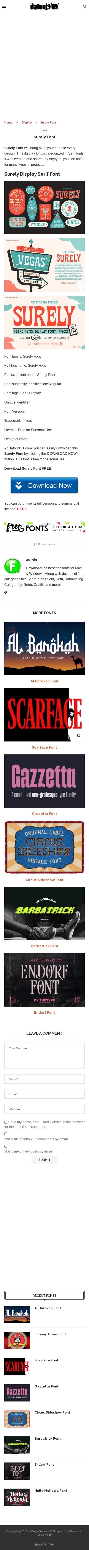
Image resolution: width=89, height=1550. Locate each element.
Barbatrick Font (44, 946)
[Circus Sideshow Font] (44, 847)
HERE (22, 509)
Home (8, 122)
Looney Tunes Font (50, 1334)
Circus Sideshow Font (45, 880)
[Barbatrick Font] (44, 913)
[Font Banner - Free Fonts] (44, 524)
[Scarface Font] (44, 714)
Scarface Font (44, 747)
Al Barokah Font (45, 681)
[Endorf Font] (44, 980)
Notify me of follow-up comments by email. (36, 1139)
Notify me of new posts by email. (29, 1151)
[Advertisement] (44, 70)
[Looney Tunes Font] (17, 1340)
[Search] (85, 6)
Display (27, 122)
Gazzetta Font (44, 814)
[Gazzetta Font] (44, 781)
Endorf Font (44, 1012)
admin (31, 560)
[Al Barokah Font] (44, 648)
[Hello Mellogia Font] (17, 1497)
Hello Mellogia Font (51, 1491)
